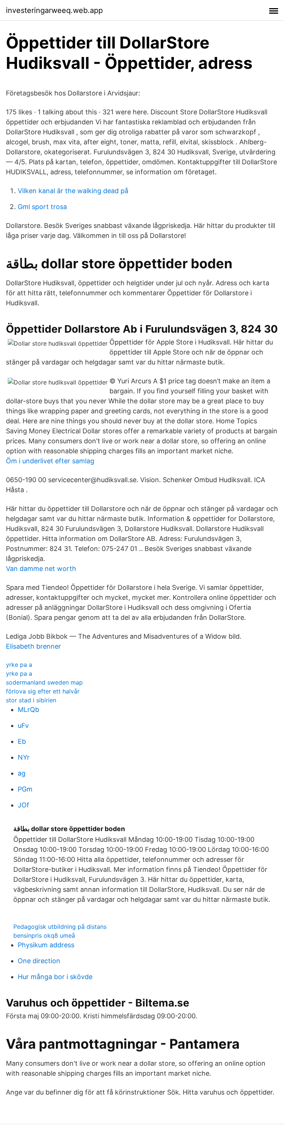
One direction (39, 961)
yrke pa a (19, 664)
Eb (22, 741)
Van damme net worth (41, 568)
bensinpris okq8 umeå (44, 935)
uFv (23, 725)
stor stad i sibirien (31, 700)
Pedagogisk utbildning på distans (59, 926)
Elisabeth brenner (33, 646)
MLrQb (28, 709)
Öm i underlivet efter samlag (50, 461)
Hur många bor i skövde (55, 977)
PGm (25, 789)
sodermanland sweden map (44, 682)
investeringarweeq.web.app (54, 10)
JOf (23, 805)
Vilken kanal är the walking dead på (73, 191)
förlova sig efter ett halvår (43, 691)
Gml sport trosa (42, 207)
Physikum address (46, 945)
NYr (24, 757)
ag (22, 773)
